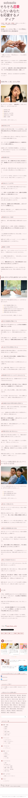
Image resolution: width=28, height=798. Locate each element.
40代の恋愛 (7, 697)
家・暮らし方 (7, 764)
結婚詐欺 (14, 710)
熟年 (8, 708)
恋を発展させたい (17, 706)
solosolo (10, 11)
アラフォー (11, 633)
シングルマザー (22, 699)
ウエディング (7, 733)
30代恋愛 (24, 695)
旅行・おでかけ (6, 773)
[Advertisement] (24, 5)
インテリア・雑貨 (8, 766)
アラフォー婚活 (15, 699)
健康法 (5, 756)
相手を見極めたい (21, 708)
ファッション (6, 737)
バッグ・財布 (7, 743)
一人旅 (25, 701)
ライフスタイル (6, 760)
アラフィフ (4, 699)
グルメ (4, 778)
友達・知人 (6, 770)
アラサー (24, 697)
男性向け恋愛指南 (13, 708)
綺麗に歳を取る (20, 710)
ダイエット (6, 754)
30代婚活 (19, 695)
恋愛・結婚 (3, 26)
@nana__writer (13, 626)
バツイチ (8, 701)
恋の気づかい (10, 706)
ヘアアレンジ (7, 748)
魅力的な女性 (13, 712)
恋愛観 (5, 726)
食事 (8, 712)
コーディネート (7, 739)
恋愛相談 (23, 706)
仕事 (5, 762)
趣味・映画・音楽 (8, 767)
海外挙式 (3, 708)
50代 (16, 697)
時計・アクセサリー (8, 741)
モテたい (20, 701)
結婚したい (4, 710)
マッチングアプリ (14, 701)
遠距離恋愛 (4, 712)
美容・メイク (6, 751)
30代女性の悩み (13, 695)
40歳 (12, 697)
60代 (20, 697)
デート (3, 701)
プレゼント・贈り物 (8, 769)
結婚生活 (9, 710)
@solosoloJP (4, 680)
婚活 (16, 633)
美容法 (5, 753)
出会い (5, 728)
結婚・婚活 (6, 731)
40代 (7, 633)
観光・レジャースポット (9, 775)
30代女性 (7, 695)
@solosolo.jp (4, 677)
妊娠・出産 (6, 734)
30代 (3, 633)
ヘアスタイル (6, 746)
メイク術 (6, 757)
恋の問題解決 (21, 633)
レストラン (6, 780)
